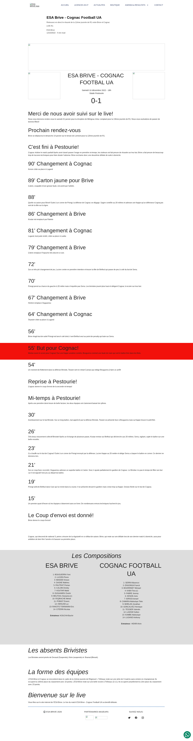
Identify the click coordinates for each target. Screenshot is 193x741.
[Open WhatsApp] (187, 734)
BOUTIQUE (115, 5)
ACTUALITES (99, 5)
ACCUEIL (65, 5)
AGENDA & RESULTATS (135, 5)
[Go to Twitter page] (129, 718)
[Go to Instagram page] (143, 718)
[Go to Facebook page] (136, 718)
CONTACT (158, 5)
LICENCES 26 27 (81, 5)
